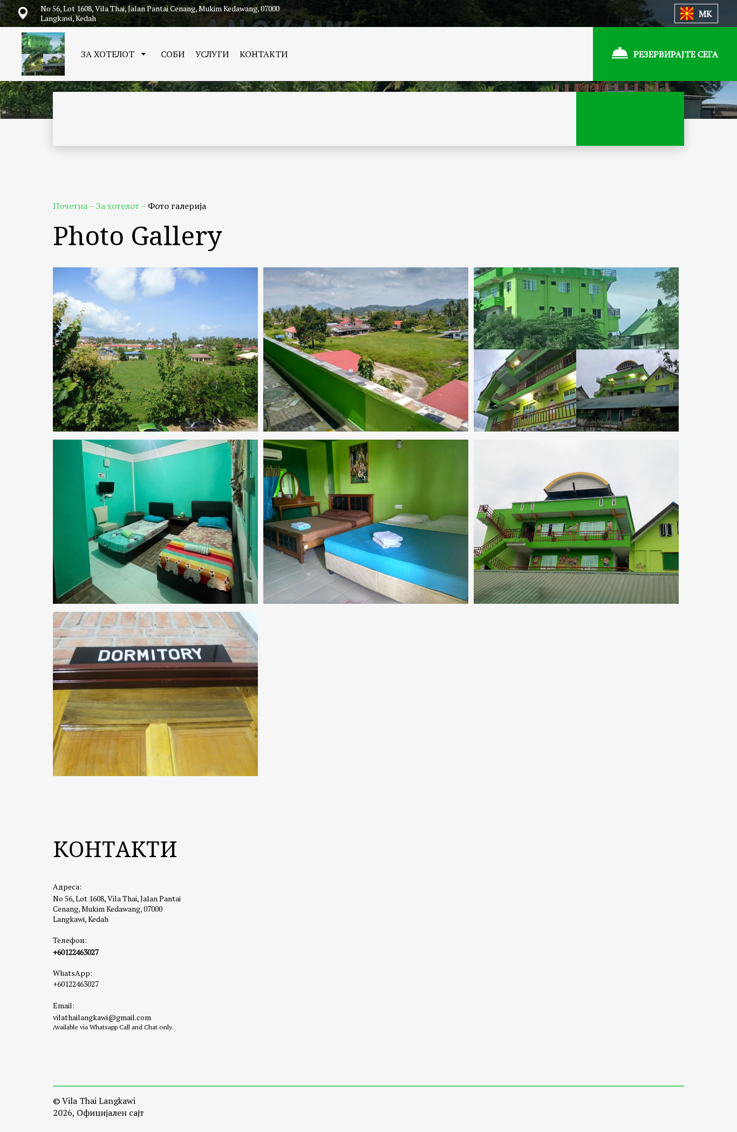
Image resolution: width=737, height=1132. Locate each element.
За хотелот (118, 206)
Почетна (71, 206)
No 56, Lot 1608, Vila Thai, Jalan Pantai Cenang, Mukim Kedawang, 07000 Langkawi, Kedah (117, 908)
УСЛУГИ (212, 54)
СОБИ (173, 54)
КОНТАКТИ (264, 54)
